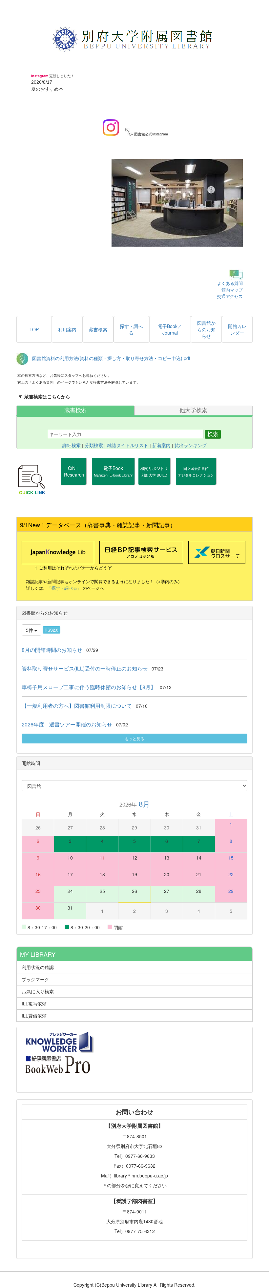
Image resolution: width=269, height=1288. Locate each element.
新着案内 (161, 445)
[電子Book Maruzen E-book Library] (113, 481)
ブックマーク (35, 979)
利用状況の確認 (38, 967)
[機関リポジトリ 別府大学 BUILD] (154, 481)
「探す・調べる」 (64, 588)
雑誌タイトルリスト (127, 445)
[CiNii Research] (73, 481)
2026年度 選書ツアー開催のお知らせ (67, 724)
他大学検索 (193, 410)
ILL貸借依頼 (34, 1015)
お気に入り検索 (38, 991)
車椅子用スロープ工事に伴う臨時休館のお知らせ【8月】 (89, 687)
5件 (30, 630)
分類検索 (94, 445)
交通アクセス (230, 296)
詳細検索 (71, 445)
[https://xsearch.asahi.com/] (216, 551)
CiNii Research (73, 471)
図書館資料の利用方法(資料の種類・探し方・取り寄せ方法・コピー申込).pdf (111, 358)
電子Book (113, 471)
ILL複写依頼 (34, 1003)
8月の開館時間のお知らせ (52, 649)
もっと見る (134, 738)
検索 (212, 434)
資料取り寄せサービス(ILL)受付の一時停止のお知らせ (85, 668)
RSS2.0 (51, 630)
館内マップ (232, 290)
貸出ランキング (191, 445)
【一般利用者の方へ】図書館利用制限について (77, 705)
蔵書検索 (75, 410)
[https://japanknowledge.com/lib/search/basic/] (58, 551)
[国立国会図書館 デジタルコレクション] (196, 481)
